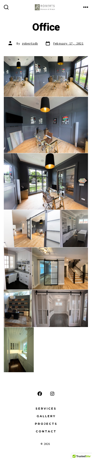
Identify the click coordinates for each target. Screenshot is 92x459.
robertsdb (30, 43)
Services (46, 408)
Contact (46, 431)
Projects (46, 423)
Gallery (46, 416)
